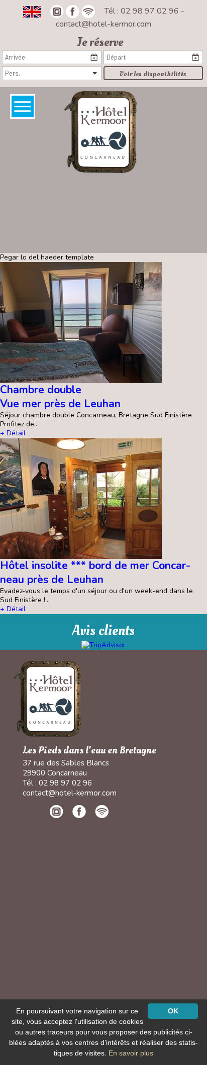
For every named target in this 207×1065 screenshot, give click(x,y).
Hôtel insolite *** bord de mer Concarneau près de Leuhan (95, 572)
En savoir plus (131, 1053)
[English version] (32, 11)
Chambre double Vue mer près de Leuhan (60, 396)
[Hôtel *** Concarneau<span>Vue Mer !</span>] (100, 131)
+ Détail (13, 433)
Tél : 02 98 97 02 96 (143, 11)
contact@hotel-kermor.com (103, 24)
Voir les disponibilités (153, 74)
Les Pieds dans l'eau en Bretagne (89, 750)
